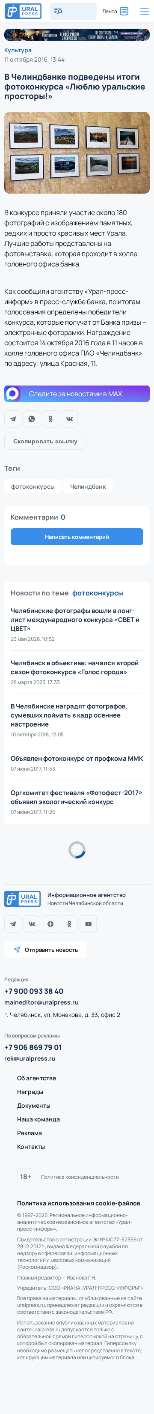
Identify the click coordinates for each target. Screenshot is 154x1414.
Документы (33, 1105)
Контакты (31, 1146)
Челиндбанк (88, 486)
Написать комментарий (77, 537)
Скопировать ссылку (45, 441)
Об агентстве (36, 1078)
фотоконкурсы (33, 486)
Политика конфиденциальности (80, 1177)
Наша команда (38, 1119)
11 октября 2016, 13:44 (34, 59)
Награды (30, 1092)
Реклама (29, 1133)
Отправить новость (51, 950)
